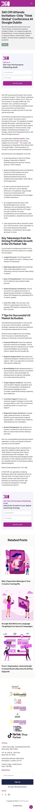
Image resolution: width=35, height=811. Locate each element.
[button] (31, 3)
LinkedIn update (19, 138)
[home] (5, 3)
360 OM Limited (23, 801)
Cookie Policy (17, 805)
